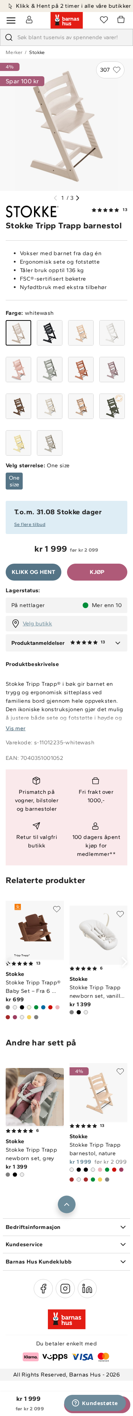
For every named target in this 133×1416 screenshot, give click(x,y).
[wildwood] (81, 406)
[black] (49, 333)
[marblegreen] (112, 406)
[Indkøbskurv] (122, 20)
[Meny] (11, 20)
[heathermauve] (112, 369)
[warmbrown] (18, 406)
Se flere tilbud (29, 524)
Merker (14, 52)
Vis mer (16, 728)
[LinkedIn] (87, 1288)
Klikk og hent (33, 572)
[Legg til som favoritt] (57, 909)
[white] (112, 333)
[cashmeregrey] (49, 443)
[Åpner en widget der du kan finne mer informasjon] (95, 1403)
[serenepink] (18, 369)
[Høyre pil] (77, 198)
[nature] (81, 333)
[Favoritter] (103, 19)
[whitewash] (18, 333)
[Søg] (8, 37)
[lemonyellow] (18, 443)
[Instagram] (65, 1288)
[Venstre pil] (55, 198)
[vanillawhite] (49, 406)
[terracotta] (81, 369)
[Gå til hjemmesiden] (66, 20)
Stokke (37, 52)
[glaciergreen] (49, 369)
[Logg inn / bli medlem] (29, 19)
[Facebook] (43, 1288)
